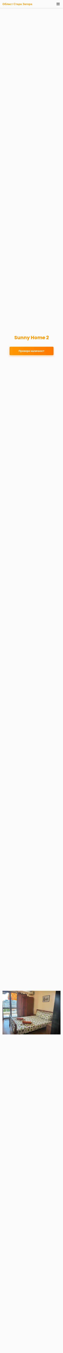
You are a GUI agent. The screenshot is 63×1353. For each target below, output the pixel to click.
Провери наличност (31, 351)
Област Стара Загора (17, 4)
